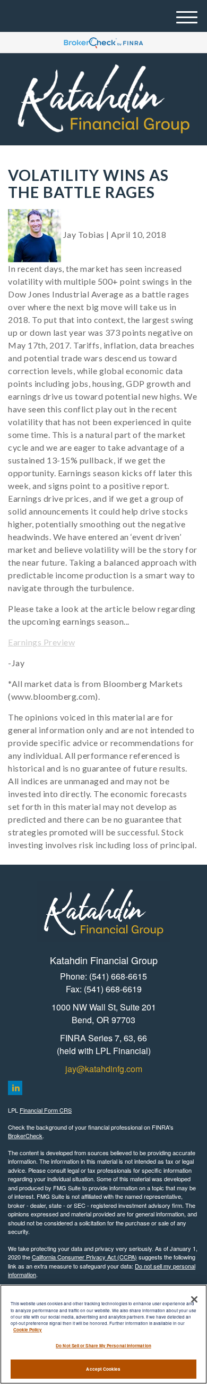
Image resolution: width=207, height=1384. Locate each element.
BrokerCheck (25, 1135)
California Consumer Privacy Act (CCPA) (84, 1257)
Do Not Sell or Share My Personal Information (103, 1345)
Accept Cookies (103, 1369)
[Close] (194, 1299)
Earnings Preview (41, 642)
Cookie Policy (27, 1329)
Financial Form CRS (46, 1110)
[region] (103, 1334)
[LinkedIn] (15, 1088)
